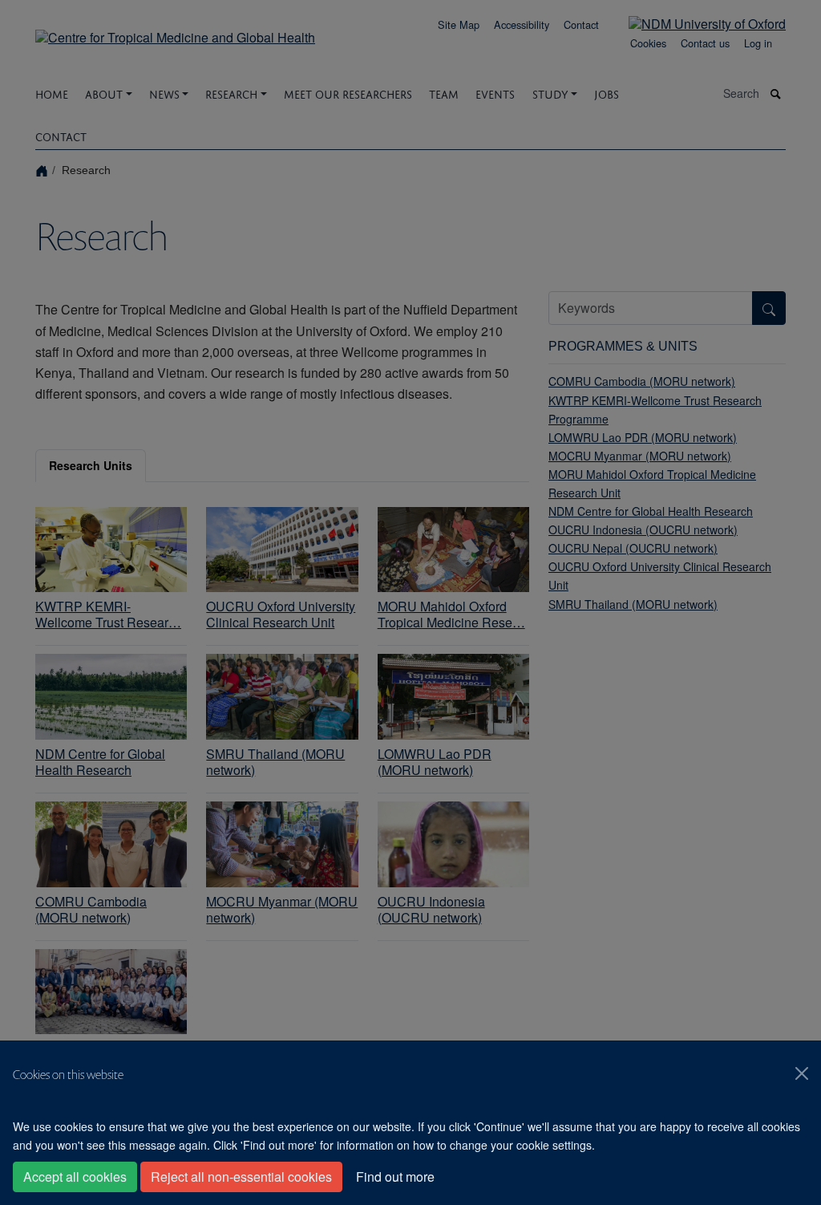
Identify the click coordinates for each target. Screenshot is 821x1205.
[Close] (802, 1073)
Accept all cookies (75, 1176)
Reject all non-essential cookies (241, 1176)
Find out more (395, 1176)
